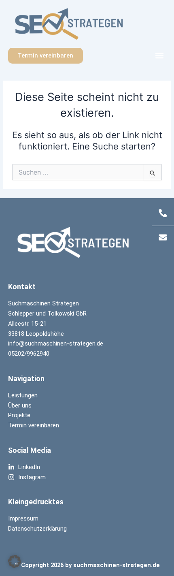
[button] (159, 55)
